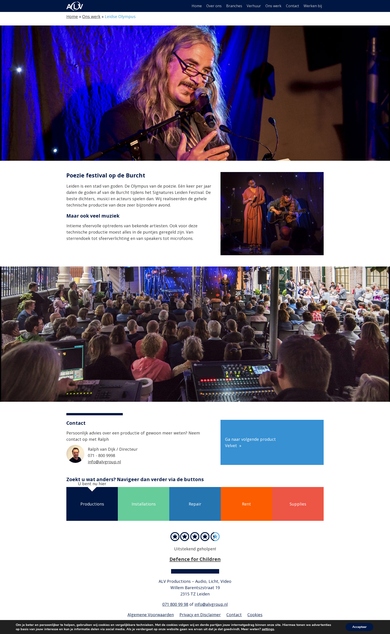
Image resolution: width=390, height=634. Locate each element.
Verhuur (254, 5)
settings (268, 629)
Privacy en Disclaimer (200, 614)
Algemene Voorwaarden (151, 614)
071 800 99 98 (175, 604)
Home (197, 5)
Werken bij (313, 5)
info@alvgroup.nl (104, 461)
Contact (292, 5)
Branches (234, 5)
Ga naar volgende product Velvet (250, 442)
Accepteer (359, 627)
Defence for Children (195, 559)
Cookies (254, 614)
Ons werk (273, 5)
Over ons (214, 5)
